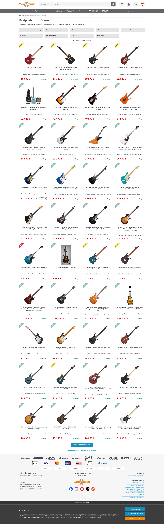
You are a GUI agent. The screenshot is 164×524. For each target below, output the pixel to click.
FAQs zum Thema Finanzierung (135, 489)
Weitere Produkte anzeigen (81, 444)
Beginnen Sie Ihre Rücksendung (135, 484)
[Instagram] (76, 490)
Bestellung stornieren (138, 482)
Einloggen (141, 476)
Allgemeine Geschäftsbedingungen (134, 487)
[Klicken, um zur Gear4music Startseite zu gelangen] (27, 4)
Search (113, 4)
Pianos (75, 468)
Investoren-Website (25, 490)
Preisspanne (101, 35)
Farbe (73, 35)
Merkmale (23, 35)
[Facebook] (71, 490)
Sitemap (141, 494)
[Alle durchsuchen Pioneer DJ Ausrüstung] (77, 458)
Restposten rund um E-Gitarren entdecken (82, 450)
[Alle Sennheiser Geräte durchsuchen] (27, 458)
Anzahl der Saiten (128, 30)
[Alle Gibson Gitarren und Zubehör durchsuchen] (89, 458)
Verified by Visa (128, 463)
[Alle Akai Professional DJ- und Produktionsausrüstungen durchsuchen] (52, 458)
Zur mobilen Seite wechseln (136, 497)
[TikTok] (87, 490)
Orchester (89, 468)
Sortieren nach (25, 30)
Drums (60, 468)
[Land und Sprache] (142, 4)
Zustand (48, 30)
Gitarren (46, 468)
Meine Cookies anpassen (135, 513)
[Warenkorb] (135, 4)
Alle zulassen (135, 518)
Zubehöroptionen (51, 35)
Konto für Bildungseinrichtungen (135, 475)
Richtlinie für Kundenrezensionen (135, 492)
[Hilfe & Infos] (122, 4)
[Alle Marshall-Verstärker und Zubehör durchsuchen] (102, 458)
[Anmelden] (128, 4)
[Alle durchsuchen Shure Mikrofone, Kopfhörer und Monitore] (39, 458)
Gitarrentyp (101, 30)
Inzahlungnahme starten (137, 485)
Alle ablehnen (135, 509)
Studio (103, 468)
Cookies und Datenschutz (137, 491)
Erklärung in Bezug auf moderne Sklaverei (133, 496)
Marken (74, 30)
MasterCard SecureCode (116, 463)
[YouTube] (82, 490)
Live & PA (118, 468)
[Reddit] (93, 490)
